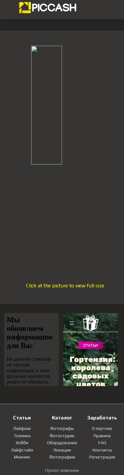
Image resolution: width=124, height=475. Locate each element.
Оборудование (62, 442)
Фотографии (62, 456)
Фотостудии (62, 435)
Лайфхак (22, 428)
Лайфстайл (22, 449)
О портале (102, 428)
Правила (102, 435)
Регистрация (102, 456)
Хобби (22, 442)
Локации (62, 449)
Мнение (22, 456)
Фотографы (62, 428)
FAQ (102, 442)
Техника (22, 435)
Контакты (102, 449)
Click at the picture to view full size (65, 286)
